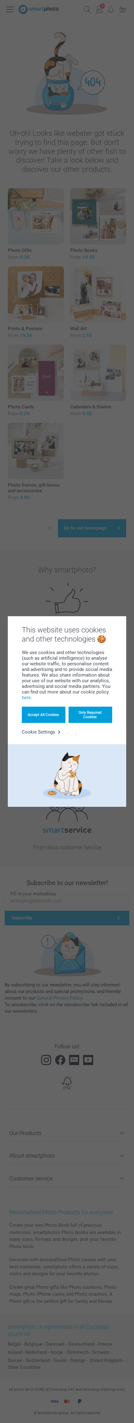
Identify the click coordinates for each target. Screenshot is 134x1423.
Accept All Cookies (43, 715)
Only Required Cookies (90, 714)
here (26, 697)
